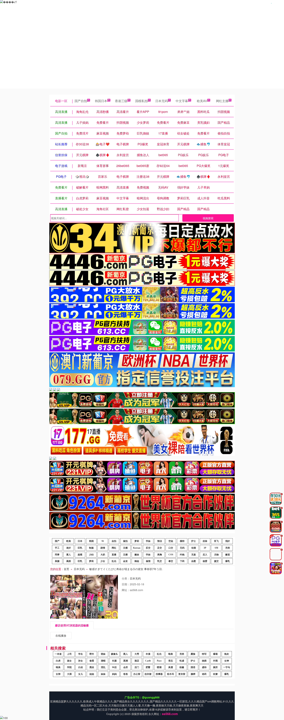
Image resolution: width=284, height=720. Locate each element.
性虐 (181, 660)
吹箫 (215, 674)
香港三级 (121, 101)
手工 (57, 548)
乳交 (159, 561)
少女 (102, 561)
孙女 (80, 660)
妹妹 (103, 674)
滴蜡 (103, 660)
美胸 (159, 554)
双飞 (216, 541)
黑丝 (91, 667)
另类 (227, 548)
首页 (66, 569)
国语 (193, 667)
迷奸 (68, 548)
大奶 (102, 554)
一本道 (58, 654)
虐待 (204, 667)
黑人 (125, 654)
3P (205, 548)
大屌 (69, 674)
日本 (80, 541)
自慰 (193, 561)
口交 (170, 548)
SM (216, 548)
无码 (182, 548)
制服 (91, 548)
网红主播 (222, 101)
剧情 (102, 548)
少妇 (91, 554)
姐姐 (91, 674)
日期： (126, 584)
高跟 (68, 561)
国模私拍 (141, 101)
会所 (125, 667)
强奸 (227, 541)
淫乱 (103, 667)
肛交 (148, 548)
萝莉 (136, 541)
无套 (193, 554)
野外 (91, 654)
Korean (136, 548)
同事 (57, 554)
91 (103, 541)
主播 (125, 548)
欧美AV (202, 101)
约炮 (182, 554)
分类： (126, 578)
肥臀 (148, 667)
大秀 (136, 654)
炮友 (226, 654)
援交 (216, 561)
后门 (136, 667)
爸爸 (125, 674)
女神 (226, 660)
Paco (159, 660)
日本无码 (161, 101)
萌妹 (103, 654)
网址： (126, 590)
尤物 (216, 554)
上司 (69, 654)
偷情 (148, 561)
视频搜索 (208, 218)
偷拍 (125, 541)
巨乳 (80, 548)
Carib (148, 660)
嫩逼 (227, 554)
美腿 (57, 561)
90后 (114, 667)
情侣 (159, 541)
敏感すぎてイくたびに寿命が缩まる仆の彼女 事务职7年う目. (126, 569)
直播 (114, 554)
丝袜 (205, 541)
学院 (69, 667)
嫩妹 (136, 554)
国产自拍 (81, 101)
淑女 (69, 660)
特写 (204, 654)
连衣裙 (148, 674)
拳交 (170, 561)
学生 (80, 654)
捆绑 (193, 674)
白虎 (58, 660)
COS (170, 554)
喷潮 (159, 667)
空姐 (170, 541)
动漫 (193, 548)
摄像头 (114, 654)
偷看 (91, 660)
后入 (205, 554)
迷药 (204, 674)
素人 (68, 554)
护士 (193, 541)
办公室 (136, 674)
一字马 (226, 667)
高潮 (125, 660)
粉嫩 (181, 667)
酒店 (136, 660)
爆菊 (215, 654)
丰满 (148, 654)
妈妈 (114, 674)
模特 (182, 541)
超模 (80, 554)
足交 (159, 548)
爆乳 (227, 561)
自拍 (114, 541)
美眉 (170, 667)
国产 (57, 541)
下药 (182, 561)
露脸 (193, 654)
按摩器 (159, 674)
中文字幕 (182, 101)
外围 (215, 660)
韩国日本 (101, 101)
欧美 (68, 541)
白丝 (80, 667)
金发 (125, 561)
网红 (114, 548)
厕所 (215, 667)
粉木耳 (170, 674)
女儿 (80, 674)
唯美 (170, 654)
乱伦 (114, 561)
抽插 (204, 660)
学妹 (148, 541)
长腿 (114, 660)
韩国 (91, 541)
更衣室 (181, 674)
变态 (170, 660)
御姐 (136, 561)
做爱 (205, 561)
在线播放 (60, 635)
